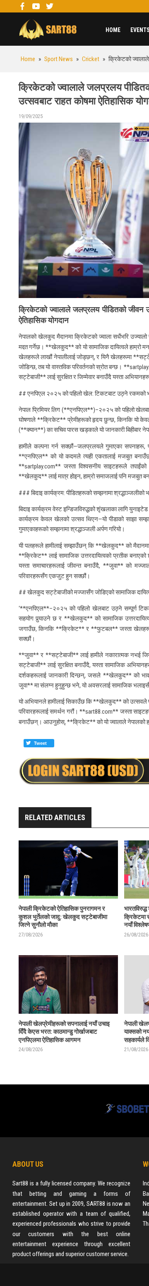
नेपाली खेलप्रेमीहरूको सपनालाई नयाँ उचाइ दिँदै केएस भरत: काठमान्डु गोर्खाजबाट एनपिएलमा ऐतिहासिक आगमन (64, 1032)
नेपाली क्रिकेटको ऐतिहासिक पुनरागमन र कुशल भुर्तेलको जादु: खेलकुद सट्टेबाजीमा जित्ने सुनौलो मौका (63, 917)
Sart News (48, 29)
